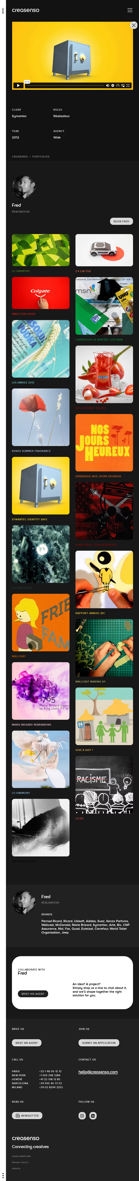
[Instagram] (82, 1115)
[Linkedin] (93, 1115)
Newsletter (30, 1115)
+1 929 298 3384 (50, 1075)
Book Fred (121, 221)
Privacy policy (20, 1162)
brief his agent (33, 993)
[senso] (3, 10)
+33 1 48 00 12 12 (50, 1071)
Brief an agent (27, 1042)
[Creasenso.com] (25, 10)
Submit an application (99, 1042)
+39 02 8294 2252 (51, 1087)
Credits (16, 1169)
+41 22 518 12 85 (49, 1079)
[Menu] (130, 10)
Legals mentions (21, 1156)
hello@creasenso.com (98, 1072)
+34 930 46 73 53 (50, 1083)
